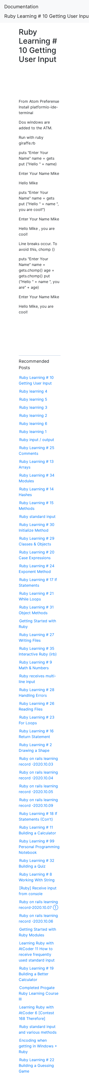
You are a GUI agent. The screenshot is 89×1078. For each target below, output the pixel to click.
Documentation (21, 6)
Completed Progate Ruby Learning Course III (38, 993)
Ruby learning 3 (33, 407)
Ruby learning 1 (33, 431)
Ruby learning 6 (33, 423)
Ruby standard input (37, 516)
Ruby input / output (36, 439)
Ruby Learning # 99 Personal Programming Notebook (39, 847)
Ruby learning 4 (33, 391)
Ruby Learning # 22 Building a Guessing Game (36, 1065)
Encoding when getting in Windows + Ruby (38, 1046)
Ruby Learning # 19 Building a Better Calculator (36, 974)
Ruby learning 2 (33, 415)
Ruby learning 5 (33, 399)
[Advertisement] (40, 83)
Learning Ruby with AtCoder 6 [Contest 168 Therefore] (36, 1013)
